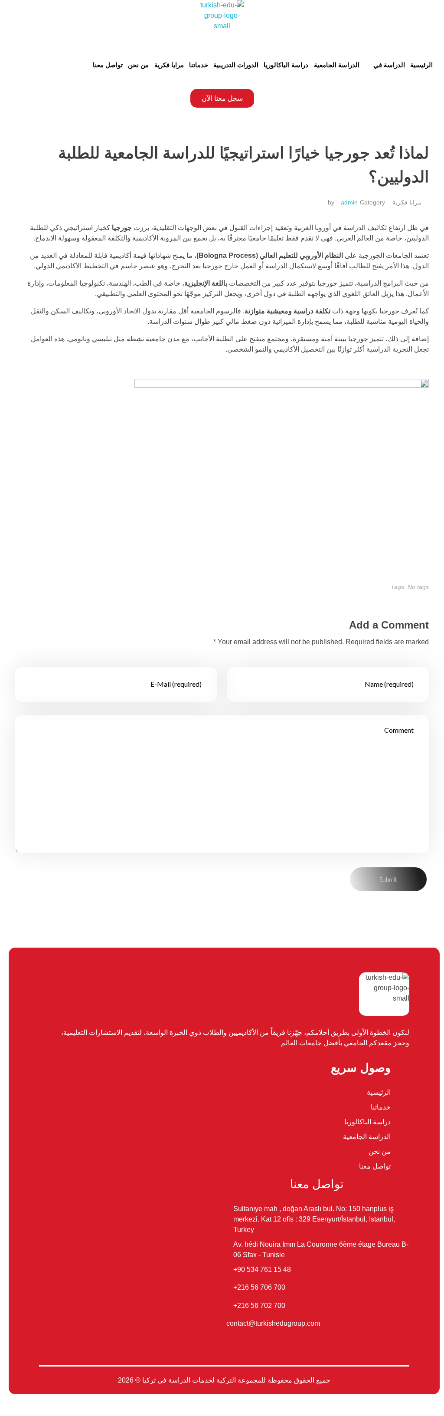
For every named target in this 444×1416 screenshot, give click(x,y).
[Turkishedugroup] (222, 21)
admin (349, 202)
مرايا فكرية (406, 202)
